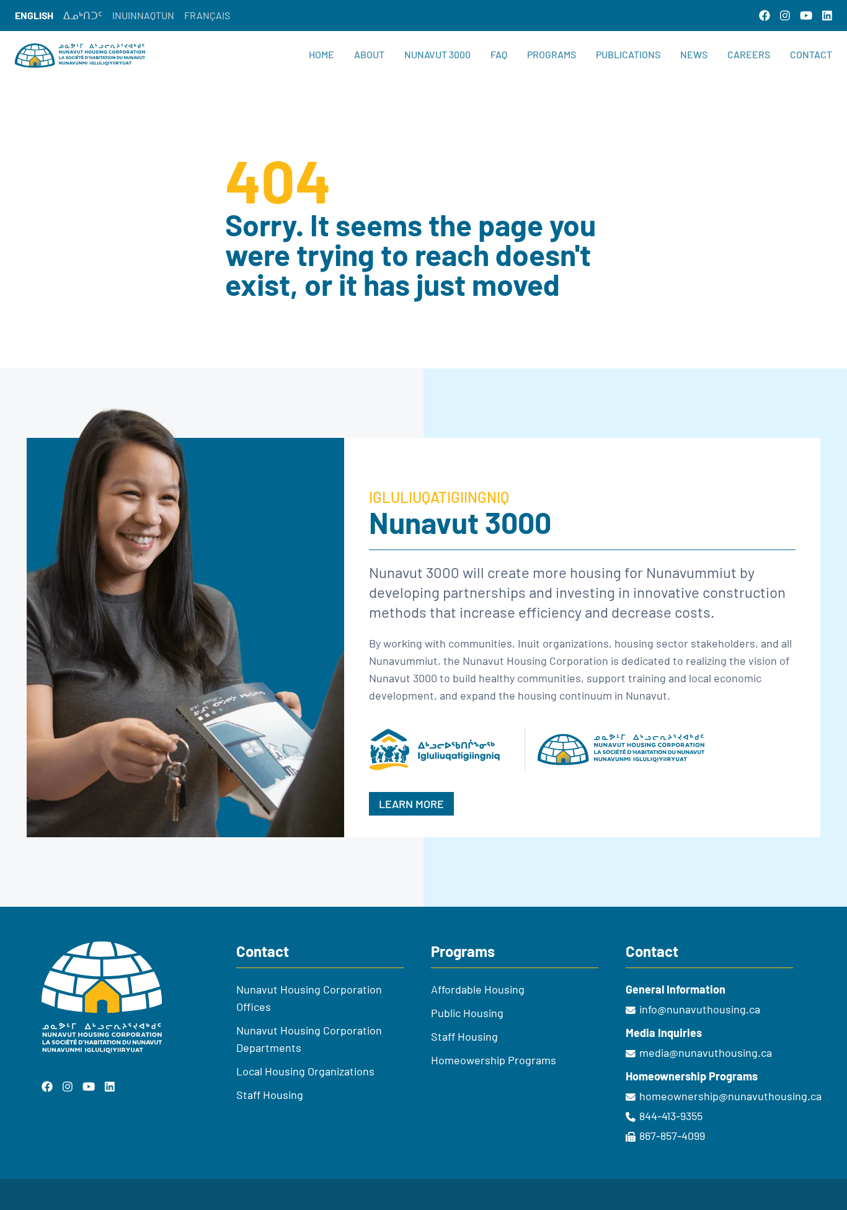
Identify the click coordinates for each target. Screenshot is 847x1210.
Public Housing (467, 1013)
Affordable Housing (478, 989)
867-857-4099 (672, 1135)
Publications (628, 54)
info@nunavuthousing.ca (699, 1009)
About (369, 54)
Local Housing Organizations (305, 1071)
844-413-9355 (671, 1116)
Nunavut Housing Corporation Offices (309, 997)
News (693, 54)
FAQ (498, 54)
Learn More (411, 804)
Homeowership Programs (493, 1060)
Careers (748, 54)
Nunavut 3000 (437, 54)
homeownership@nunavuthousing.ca (722, 1096)
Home (321, 54)
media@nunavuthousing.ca (705, 1052)
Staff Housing (269, 1094)
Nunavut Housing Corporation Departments (309, 1038)
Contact (811, 54)
